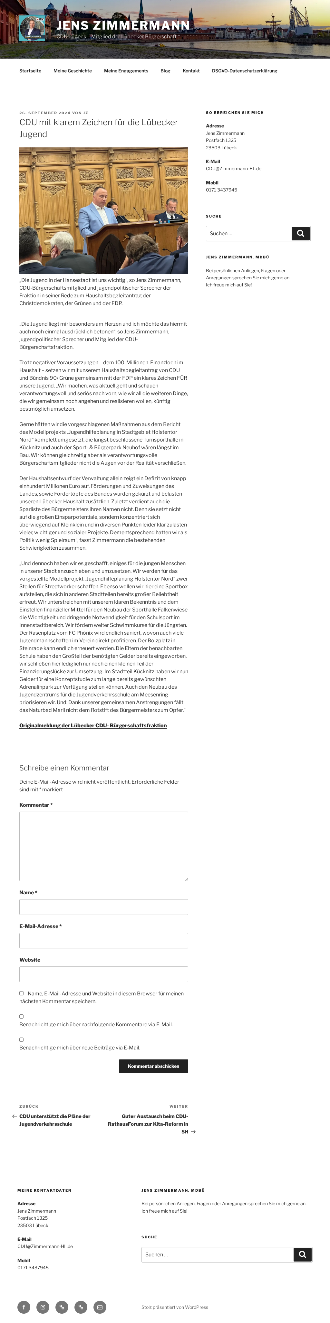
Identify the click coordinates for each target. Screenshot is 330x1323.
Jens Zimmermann (123, 25)
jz (86, 113)
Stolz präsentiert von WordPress (174, 1307)
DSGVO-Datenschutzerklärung (244, 70)
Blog (165, 70)
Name (28, 893)
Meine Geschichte (72, 70)
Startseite (30, 70)
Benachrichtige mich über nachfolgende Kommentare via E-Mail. (96, 1024)
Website (29, 960)
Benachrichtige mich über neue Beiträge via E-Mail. (79, 1048)
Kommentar (36, 805)
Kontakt (191, 70)
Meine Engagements (126, 70)
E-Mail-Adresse (40, 926)
